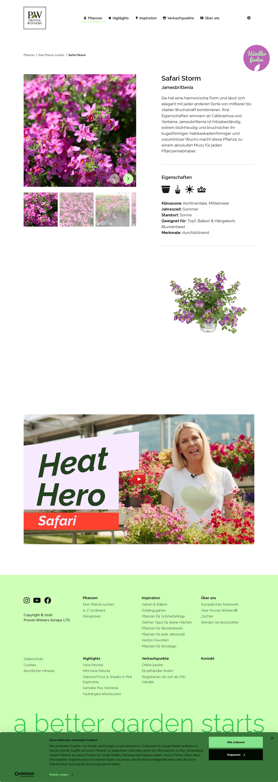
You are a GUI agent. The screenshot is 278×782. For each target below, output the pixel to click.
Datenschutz (33, 659)
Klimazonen (92, 616)
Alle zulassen (236, 742)
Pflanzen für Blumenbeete (162, 628)
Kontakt (207, 658)
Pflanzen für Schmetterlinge (163, 616)
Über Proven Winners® (219, 610)
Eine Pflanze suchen (51, 55)
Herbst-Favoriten (155, 640)
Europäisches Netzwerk (219, 604)
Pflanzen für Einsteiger (159, 646)
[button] (114, 179)
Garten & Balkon (154, 604)
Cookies (30, 665)
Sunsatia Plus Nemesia (100, 688)
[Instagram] (27, 600)
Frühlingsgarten (154, 610)
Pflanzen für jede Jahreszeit (163, 634)
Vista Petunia (93, 665)
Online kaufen (152, 665)
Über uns (208, 598)
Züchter (207, 616)
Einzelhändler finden (157, 671)
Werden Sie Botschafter (220, 622)
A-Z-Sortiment (94, 610)
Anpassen (233, 754)
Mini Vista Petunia (96, 671)
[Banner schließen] (272, 738)
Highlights (91, 658)
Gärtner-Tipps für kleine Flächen (167, 622)
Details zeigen (59, 774)
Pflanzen (29, 55)
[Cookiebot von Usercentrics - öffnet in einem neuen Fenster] (24, 774)
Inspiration (151, 598)
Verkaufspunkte (155, 658)
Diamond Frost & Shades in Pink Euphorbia (107, 679)
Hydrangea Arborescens (102, 694)
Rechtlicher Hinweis (39, 671)
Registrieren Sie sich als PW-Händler (164, 679)
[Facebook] (47, 600)
